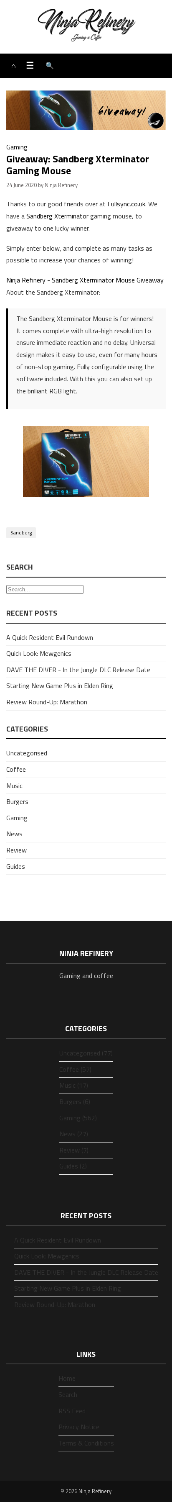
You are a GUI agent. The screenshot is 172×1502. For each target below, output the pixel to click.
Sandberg (21, 533)
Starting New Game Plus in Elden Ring (59, 685)
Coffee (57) (75, 1069)
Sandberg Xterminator (57, 216)
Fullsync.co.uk (126, 204)
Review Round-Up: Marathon (46, 702)
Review (16, 850)
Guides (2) (73, 1166)
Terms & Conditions (86, 1443)
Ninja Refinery (94, 1491)
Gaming (17, 147)
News (14, 834)
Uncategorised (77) (86, 1053)
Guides (15, 866)
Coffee (16, 769)
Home (67, 1378)
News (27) (73, 1134)
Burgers (17, 801)
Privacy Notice (78, 1427)
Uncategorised (26, 753)
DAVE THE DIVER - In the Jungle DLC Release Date (78, 670)
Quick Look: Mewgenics (38, 653)
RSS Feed (72, 1411)
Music (14, 786)
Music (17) (73, 1085)
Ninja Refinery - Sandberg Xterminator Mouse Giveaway (85, 280)
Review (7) (74, 1150)
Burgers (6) (74, 1101)
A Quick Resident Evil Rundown (49, 637)
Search (67, 1394)
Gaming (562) (78, 1118)
